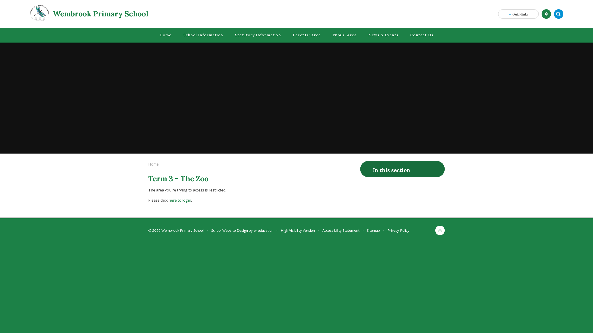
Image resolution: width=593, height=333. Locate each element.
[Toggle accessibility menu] (546, 14)
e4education (263, 230)
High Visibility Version (298, 230)
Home (153, 164)
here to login (180, 200)
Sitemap (373, 230)
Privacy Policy (398, 230)
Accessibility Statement (341, 230)
